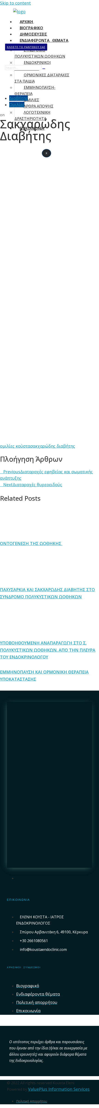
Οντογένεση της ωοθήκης (31, 543)
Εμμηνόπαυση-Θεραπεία (35, 90)
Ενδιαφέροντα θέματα (44, 40)
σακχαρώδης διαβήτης (52, 446)
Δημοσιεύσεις (33, 34)
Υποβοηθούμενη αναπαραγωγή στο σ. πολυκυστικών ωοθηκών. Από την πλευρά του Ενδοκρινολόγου (47, 650)
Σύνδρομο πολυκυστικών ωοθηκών (40, 53)
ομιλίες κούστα (15, 446)
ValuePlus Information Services (59, 1089)
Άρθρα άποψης (38, 106)
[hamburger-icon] (64, 20)
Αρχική (26, 21)
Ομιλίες (16, 104)
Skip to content (15, 3)
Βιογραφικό (31, 27)
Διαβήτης (18, 98)
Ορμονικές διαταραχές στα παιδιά (42, 78)
